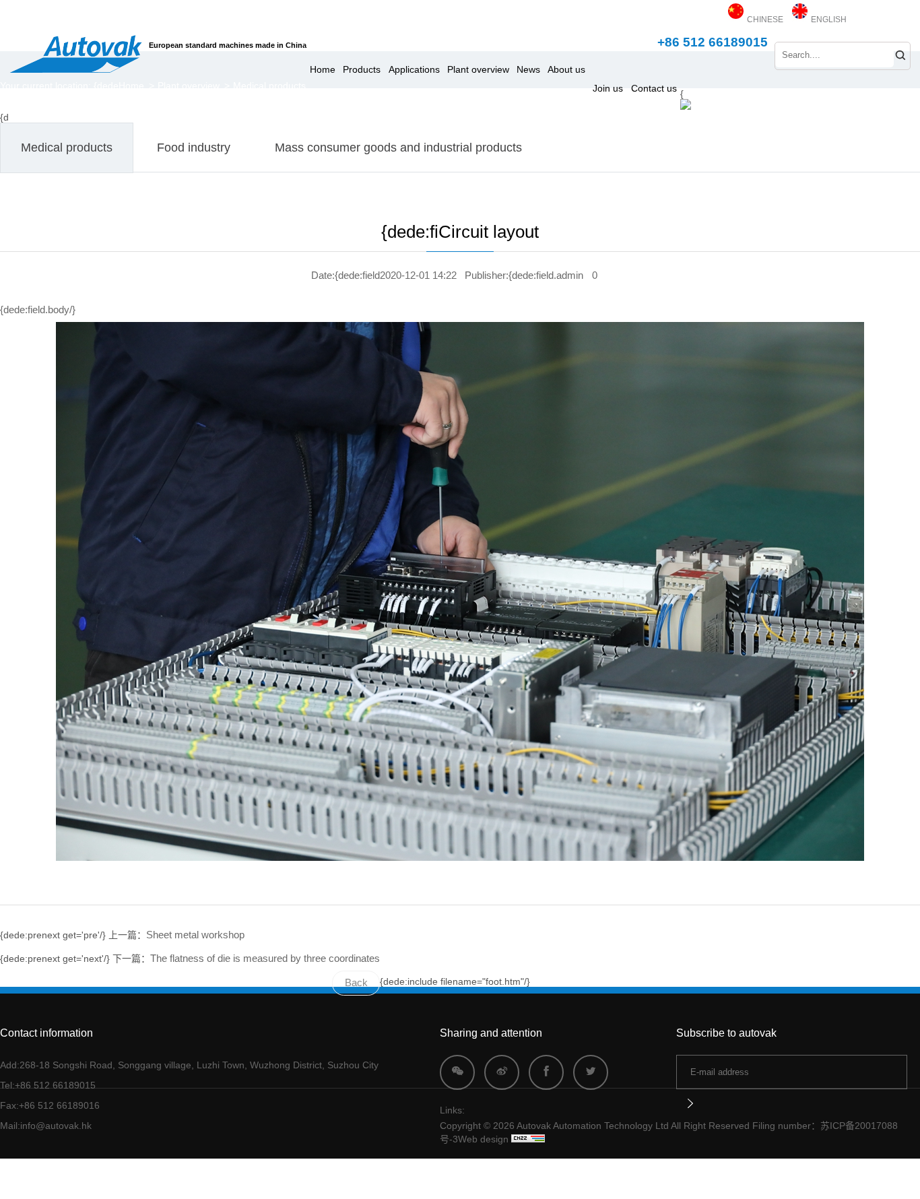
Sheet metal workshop (195, 935)
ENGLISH (828, 19)
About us (566, 69)
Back (356, 982)
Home (322, 69)
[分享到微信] (457, 1072)
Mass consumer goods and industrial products (398, 147)
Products (362, 69)
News (528, 69)
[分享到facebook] (546, 1072)
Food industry (193, 147)
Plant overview (478, 69)
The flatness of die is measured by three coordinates (265, 958)
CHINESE (764, 19)
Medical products (269, 85)
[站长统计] (528, 1139)
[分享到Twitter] (590, 1072)
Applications (414, 69)
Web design (483, 1139)
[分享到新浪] (501, 1072)
